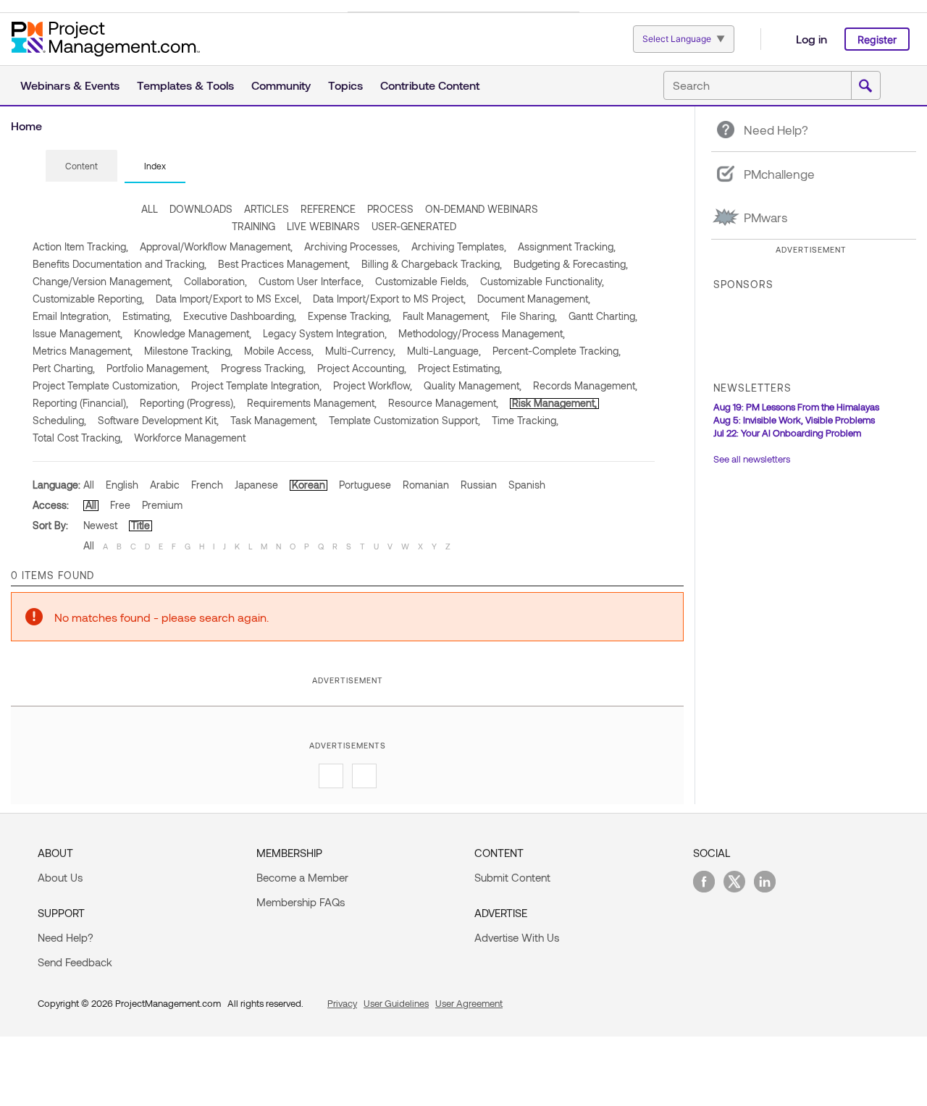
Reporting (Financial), (80, 403)
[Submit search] (865, 86)
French (207, 484)
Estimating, (147, 316)
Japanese (256, 484)
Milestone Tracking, (188, 351)
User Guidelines (396, 1003)
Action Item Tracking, (80, 246)
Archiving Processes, (352, 246)
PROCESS (390, 209)
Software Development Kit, (158, 420)
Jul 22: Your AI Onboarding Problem (787, 433)
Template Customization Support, (404, 420)
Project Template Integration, (256, 385)
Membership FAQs (300, 901)
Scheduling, (59, 420)
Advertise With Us (516, 937)
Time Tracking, (525, 420)
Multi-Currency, (360, 351)
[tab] (81, 166)
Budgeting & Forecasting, (570, 264)
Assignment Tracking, (567, 246)
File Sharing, (529, 316)
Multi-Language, (444, 351)
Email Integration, (72, 316)
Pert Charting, (64, 368)
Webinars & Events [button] (69, 85)
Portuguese (365, 484)
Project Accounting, (361, 368)
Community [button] (281, 85)
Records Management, (585, 385)
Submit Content (512, 877)
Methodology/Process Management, (481, 333)
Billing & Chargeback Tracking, (431, 264)
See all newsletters (751, 459)
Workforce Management (190, 437)
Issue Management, (77, 333)
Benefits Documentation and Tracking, (119, 264)
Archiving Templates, (458, 246)
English (122, 484)
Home (26, 125)
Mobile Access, (279, 351)
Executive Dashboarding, (239, 316)
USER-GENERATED (414, 226)
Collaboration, (215, 281)
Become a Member (302, 877)
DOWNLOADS (200, 209)
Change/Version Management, (102, 281)
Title (140, 525)
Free (120, 505)
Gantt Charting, (603, 316)
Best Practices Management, (284, 264)
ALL (149, 209)
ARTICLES (266, 209)
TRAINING (253, 226)
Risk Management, (554, 403)
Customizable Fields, (422, 281)
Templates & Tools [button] (185, 85)
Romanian (426, 484)
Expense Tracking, (349, 316)
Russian (479, 484)
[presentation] (81, 165)
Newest (100, 525)
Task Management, (273, 420)
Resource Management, (443, 403)
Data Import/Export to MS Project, (389, 298)
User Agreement (469, 1003)
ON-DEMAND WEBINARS (481, 209)
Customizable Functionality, (542, 281)
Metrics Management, (83, 351)
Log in (811, 39)
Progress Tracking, (263, 368)
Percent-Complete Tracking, (556, 351)
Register (877, 39)
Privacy (342, 1003)
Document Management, (533, 298)
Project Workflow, (372, 385)
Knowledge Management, (192, 333)
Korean (308, 484)
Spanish (526, 484)
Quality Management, (472, 385)
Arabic (165, 484)
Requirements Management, (312, 403)
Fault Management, (446, 316)
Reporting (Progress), (187, 403)
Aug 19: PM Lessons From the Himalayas (796, 407)
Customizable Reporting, (88, 298)
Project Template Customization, (106, 385)
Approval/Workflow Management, (216, 246)
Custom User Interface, (311, 281)
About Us (60, 877)
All (88, 484)
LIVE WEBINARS (323, 226)
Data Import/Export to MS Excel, (228, 298)
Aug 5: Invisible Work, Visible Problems (794, 420)
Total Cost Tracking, (77, 437)
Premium (162, 505)
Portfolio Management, (157, 368)
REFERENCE (328, 209)
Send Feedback (75, 961)
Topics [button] (345, 85)
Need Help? (65, 937)
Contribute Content (429, 85)
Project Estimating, (460, 368)
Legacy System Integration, (325, 333)
